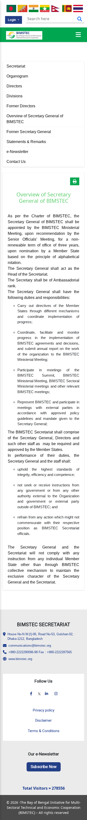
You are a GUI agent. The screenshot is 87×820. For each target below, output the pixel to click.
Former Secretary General (29, 132)
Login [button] (12, 20)
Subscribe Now (44, 766)
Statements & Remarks (26, 142)
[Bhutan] (22, 8)
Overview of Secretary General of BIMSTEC (35, 119)
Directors (14, 86)
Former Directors (21, 106)
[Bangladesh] (11, 8)
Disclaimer (43, 720)
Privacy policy (43, 710)
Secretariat (16, 66)
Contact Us (16, 162)
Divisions (14, 96)
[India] (33, 8)
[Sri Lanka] (67, 8)
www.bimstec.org (20, 659)
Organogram (17, 76)
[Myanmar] (45, 8)
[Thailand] (78, 8)
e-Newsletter (17, 152)
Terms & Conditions (43, 731)
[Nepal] (56, 8)
